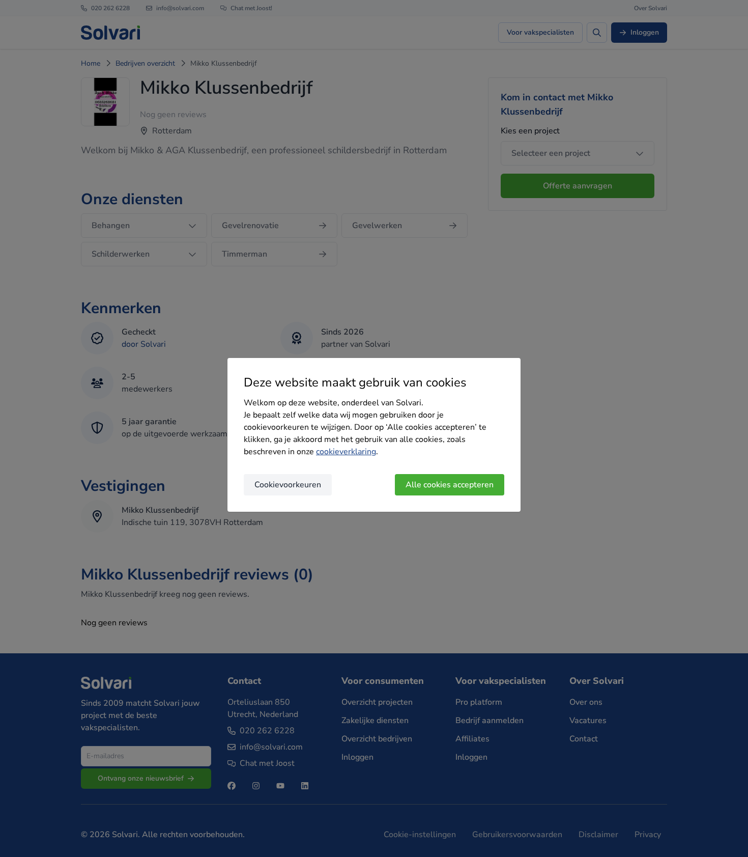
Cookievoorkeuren (287, 484)
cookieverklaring (346, 451)
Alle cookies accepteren (450, 484)
